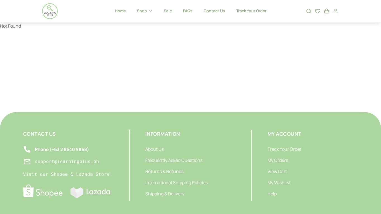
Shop (142, 10)
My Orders (277, 160)
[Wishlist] (317, 11)
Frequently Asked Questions (173, 160)
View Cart (277, 171)
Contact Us (214, 10)
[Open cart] (326, 11)
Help (272, 194)
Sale (168, 10)
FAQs (187, 10)
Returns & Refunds (164, 171)
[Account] (335, 11)
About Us (154, 149)
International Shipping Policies (176, 182)
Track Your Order (251, 10)
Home (120, 10)
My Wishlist (279, 182)
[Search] (308, 11)
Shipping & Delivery (164, 194)
